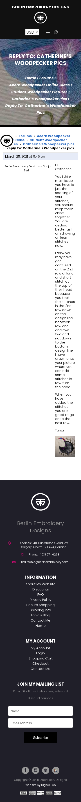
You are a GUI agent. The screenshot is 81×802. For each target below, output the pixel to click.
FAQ (40, 594)
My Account (40, 647)
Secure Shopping (40, 604)
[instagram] (35, 770)
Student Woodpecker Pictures (39, 91)
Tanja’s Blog (40, 615)
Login (40, 653)
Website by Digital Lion (40, 785)
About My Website (40, 584)
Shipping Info (40, 610)
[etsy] (55, 770)
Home (30, 78)
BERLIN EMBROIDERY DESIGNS (40, 7)
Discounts (40, 589)
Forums (46, 78)
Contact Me (40, 620)
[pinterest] (45, 770)
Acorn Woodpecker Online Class (39, 85)
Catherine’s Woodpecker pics (39, 98)
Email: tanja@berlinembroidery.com (44, 562)
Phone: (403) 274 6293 (44, 554)
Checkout (40, 663)
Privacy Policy (40, 599)
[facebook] (25, 770)
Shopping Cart (41, 658)
